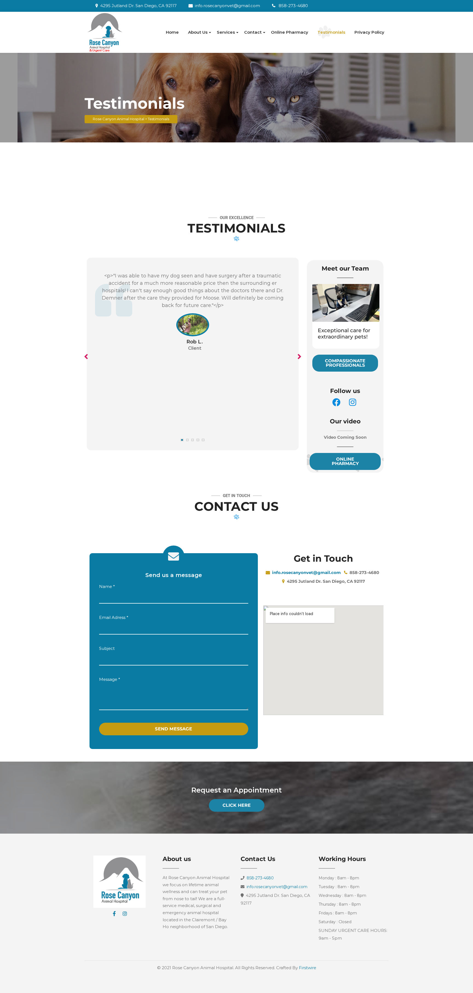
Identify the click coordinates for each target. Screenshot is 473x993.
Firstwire (307, 967)
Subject (107, 648)
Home (172, 32)
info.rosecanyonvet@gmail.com (228, 5)
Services (226, 32)
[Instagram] (124, 913)
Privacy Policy (369, 32)
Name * (107, 586)
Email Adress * (113, 617)
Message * (109, 679)
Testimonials (331, 32)
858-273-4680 (293, 5)
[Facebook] (114, 913)
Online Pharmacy (289, 32)
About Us (197, 32)
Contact (253, 32)
